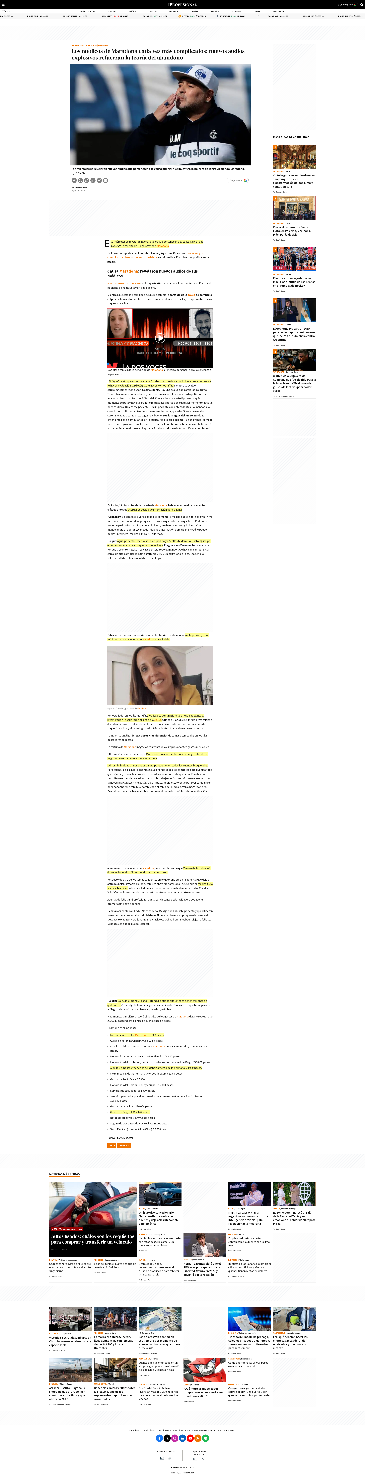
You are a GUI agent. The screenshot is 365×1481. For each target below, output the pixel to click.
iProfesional (78, 45)
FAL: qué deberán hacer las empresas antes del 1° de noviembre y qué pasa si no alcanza (290, 1342)
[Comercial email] (195, 1459)
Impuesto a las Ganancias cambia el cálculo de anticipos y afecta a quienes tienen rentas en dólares (249, 1267)
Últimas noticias (87, 11)
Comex (257, 11)
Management (279, 11)
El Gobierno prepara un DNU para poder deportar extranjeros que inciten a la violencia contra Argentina (294, 334)
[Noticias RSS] (197, 1438)
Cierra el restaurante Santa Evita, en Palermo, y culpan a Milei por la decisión (292, 231)
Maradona (163, 246)
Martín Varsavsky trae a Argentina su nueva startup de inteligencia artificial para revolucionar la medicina (248, 1218)
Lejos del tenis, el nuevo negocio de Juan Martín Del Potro (115, 1265)
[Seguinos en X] (167, 1438)
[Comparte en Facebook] (74, 180)
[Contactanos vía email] (162, 1458)
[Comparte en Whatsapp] (86, 180)
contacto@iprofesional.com (182, 1473)
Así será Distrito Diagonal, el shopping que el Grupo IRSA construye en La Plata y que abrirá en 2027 (67, 1393)
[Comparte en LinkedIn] (93, 180)
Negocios (214, 11)
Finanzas (153, 11)
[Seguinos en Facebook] (159, 1438)
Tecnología (236, 11)
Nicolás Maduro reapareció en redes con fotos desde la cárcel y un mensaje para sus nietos (160, 1242)
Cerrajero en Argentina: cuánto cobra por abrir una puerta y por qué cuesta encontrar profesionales (249, 1391)
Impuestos (174, 11)
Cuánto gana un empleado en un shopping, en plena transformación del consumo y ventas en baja (294, 181)
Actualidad (91, 45)
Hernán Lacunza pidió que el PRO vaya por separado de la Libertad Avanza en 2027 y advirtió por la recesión (202, 1269)
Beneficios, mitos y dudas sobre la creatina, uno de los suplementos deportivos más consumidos (114, 1393)
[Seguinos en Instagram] (174, 1438)
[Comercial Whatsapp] (203, 1459)
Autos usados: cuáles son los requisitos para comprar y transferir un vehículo (92, 1239)
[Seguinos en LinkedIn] (182, 1438)
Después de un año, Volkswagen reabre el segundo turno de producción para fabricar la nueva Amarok (159, 1269)
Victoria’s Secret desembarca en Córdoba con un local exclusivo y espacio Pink (70, 1341)
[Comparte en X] (80, 180)
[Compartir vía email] (105, 180)
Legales (194, 11)
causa (191, 295)
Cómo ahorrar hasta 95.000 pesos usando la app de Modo (248, 1364)
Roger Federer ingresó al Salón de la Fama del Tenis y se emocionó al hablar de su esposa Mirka (294, 1218)
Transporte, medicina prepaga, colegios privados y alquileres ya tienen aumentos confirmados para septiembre (249, 1342)
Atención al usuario (166, 1451)
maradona (124, 1145)
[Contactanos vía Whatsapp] (170, 1458)
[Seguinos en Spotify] (205, 1438)
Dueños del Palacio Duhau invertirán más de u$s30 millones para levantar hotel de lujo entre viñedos (158, 1393)
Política (132, 11)
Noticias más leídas (64, 1174)
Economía (112, 11)
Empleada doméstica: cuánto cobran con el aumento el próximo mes (249, 1242)
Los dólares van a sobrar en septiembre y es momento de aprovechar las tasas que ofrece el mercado (159, 1342)
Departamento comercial (199, 1453)
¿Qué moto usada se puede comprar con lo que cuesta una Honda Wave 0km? (203, 1392)
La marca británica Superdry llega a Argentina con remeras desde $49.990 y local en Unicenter (113, 1342)
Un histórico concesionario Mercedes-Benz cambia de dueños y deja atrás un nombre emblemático (159, 1218)
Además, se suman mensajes (124, 283)
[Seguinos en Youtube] (190, 1438)
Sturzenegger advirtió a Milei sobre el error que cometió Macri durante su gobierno (70, 1267)
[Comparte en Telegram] (99, 180)
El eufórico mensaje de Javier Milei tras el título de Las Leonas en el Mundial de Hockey (294, 282)
